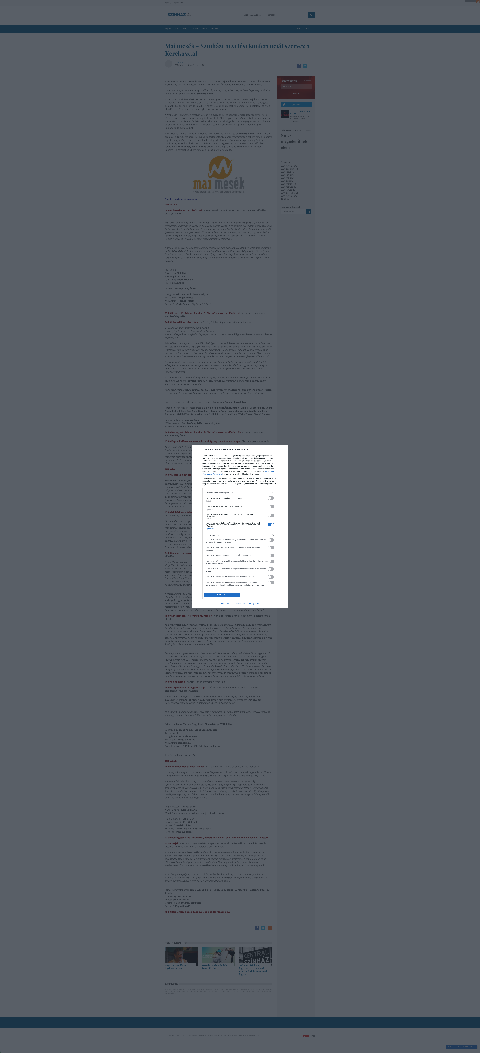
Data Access (240, 604)
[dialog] (240, 526)
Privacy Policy (254, 604)
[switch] (271, 498)
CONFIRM (222, 595)
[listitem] (240, 492)
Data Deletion (225, 604)
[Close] (283, 449)
